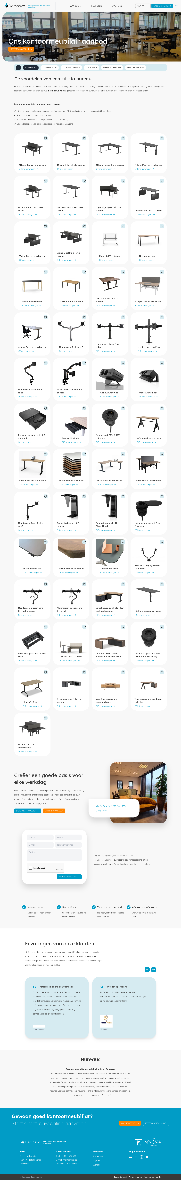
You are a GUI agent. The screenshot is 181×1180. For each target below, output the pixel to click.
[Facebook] (136, 1157)
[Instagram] (141, 1157)
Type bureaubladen (135, 68)
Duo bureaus (91, 68)
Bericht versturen (67, 877)
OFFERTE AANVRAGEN (19, 49)
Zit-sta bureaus (49, 68)
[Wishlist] (176, 5)
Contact (141, 6)
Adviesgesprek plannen (156, 1123)
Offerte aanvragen (27, 169)
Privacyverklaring (135, 1177)
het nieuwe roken (57, 90)
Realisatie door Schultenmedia (31, 1177)
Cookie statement (120, 1177)
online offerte (128, 1123)
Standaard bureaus (71, 68)
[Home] (29, 6)
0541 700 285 (70, 1156)
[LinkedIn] (130, 1157)
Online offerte (161, 6)
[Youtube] (147, 1157)
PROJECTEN (96, 6)
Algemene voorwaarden (152, 1177)
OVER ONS (117, 6)
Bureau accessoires (112, 68)
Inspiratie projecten (26, 811)
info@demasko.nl (70, 1160)
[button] (147, 969)
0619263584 (71, 1163)
